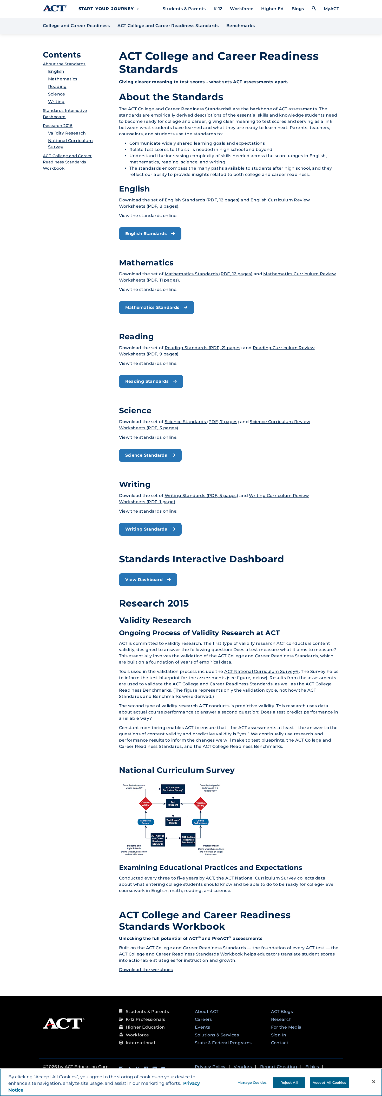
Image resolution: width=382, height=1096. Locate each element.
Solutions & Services (217, 1035)
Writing (56, 101)
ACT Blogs (282, 1011)
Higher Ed (272, 8)
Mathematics (62, 79)
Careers (203, 1019)
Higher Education (145, 1027)
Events (202, 1027)
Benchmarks (240, 25)
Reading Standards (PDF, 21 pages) (203, 347)
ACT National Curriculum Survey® (261, 671)
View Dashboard (144, 579)
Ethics (312, 1066)
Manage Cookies (252, 1082)
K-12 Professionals (145, 1019)
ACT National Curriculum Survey (260, 878)
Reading (57, 86)
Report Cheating (278, 1066)
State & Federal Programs (223, 1042)
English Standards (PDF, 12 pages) (202, 199)
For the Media (286, 1027)
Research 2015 (58, 125)
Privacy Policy (210, 1066)
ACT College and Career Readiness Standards (168, 25)
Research (281, 1019)
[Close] (373, 1081)
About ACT (207, 1011)
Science (56, 94)
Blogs (298, 8)
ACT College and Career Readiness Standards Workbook (67, 162)
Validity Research (67, 133)
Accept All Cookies (329, 1082)
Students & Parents (184, 8)
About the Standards (64, 63)
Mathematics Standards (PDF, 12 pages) (209, 273)
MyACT (331, 8)
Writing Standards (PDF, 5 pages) (201, 495)
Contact (280, 1042)
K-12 (218, 8)
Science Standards (147, 455)
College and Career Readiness (76, 25)
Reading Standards (147, 381)
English (56, 71)
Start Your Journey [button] (107, 8)
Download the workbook (146, 969)
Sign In (278, 1035)
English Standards (146, 233)
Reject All (289, 1082)
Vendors (243, 1066)
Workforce (241, 8)
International (140, 1042)
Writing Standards (147, 529)
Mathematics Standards (153, 307)
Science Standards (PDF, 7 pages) (202, 421)
